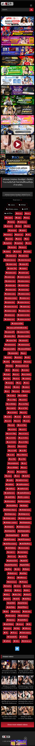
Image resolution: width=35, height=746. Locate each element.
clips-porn (9, 226)
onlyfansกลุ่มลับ (10, 349)
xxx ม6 (12, 425)
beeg (27, 217)
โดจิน (17, 628)
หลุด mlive (27, 611)
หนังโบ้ (8, 598)
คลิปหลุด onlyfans (13, 209)
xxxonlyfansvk (14, 463)
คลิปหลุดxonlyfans (24, 526)
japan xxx (19, 234)
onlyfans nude (11, 294)
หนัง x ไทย (17, 594)
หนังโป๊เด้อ (12, 607)
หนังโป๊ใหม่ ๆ (23, 607)
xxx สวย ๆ (13, 429)
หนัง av (18, 590)
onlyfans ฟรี (10, 332)
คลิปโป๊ (26, 209)
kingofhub (8, 243)
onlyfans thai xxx (24, 302)
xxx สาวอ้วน (23, 438)
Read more (16, 200)
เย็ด (29, 624)
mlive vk (23, 247)
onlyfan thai (24, 255)
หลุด (6, 611)
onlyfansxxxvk (11, 344)
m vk (29, 243)
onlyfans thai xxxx (12, 306)
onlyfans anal (11, 272)
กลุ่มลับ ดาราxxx (22, 480)
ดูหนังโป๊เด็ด (25, 565)
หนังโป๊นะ (27, 598)
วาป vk (18, 586)
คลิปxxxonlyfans (24, 501)
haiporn (23, 230)
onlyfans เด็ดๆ (11, 336)
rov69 (7, 361)
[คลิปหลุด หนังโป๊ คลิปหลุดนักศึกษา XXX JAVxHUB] (14, 4)
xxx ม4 (18, 421)
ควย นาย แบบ (24, 548)
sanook (28, 361)
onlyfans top (25, 306)
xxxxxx (11, 471)
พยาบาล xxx (12, 582)
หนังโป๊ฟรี (12, 603)
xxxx (24, 463)
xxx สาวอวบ (11, 442)
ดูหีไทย (9, 569)
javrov (19, 238)
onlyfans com (11, 281)
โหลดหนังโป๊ (12, 637)
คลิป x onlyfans (24, 497)
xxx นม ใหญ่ (24, 404)
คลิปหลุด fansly (25, 510)
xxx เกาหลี (13, 450)
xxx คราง (23, 399)
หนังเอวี (28, 594)
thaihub (10, 366)
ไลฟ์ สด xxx (27, 641)
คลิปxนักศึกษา (13, 505)
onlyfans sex (25, 298)
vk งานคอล (27, 374)
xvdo (8, 387)
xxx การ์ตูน (12, 399)
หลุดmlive (11, 620)
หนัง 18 (9, 590)
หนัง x (7, 594)
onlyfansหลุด (13, 353)
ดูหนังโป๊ (24, 560)
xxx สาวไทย (24, 442)
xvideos (26, 387)
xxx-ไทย (23, 459)
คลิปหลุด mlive (11, 514)
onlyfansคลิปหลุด (25, 349)
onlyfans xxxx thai (24, 319)
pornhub (8, 357)
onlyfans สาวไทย (24, 332)
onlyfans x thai (25, 311)
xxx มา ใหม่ (22, 425)
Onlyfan (28, 251)
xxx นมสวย (12, 408)
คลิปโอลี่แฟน (11, 548)
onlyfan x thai (12, 264)
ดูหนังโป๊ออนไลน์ (12, 565)
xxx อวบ (12, 446)
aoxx (28, 213)
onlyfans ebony (24, 281)
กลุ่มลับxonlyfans (23, 484)
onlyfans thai (10, 302)
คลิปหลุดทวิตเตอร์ (13, 535)
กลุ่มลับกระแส (23, 488)
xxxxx (24, 467)
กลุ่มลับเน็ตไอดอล (24, 493)
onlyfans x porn (11, 311)
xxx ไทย (13, 459)
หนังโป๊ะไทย (23, 603)
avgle (18, 217)
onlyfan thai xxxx (25, 260)
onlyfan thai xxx (10, 260)
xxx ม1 (18, 416)
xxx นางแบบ (13, 412)
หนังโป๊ (17, 598)
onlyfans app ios (24, 277)
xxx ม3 (9, 421)
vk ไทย (8, 378)
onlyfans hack (24, 285)
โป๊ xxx (14, 632)
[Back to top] (29, 740)
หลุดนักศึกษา (23, 620)
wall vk (17, 378)
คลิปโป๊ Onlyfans (25, 539)
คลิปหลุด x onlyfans (11, 522)
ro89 (28, 357)
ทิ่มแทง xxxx (13, 573)
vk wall (7, 374)
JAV (29, 234)
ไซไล (16, 641)
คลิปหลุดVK (10, 526)
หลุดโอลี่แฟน (9, 624)
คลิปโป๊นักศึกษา (25, 543)
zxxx (17, 476)
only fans (18, 251)
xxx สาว (23, 429)
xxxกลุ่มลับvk (22, 471)
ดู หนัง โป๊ (23, 556)
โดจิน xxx (27, 628)
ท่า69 (17, 569)
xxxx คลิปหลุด (14, 467)
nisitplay (7, 251)
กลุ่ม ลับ (26, 476)
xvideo (17, 387)
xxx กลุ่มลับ (23, 395)
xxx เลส (11, 454)
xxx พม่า (8, 416)
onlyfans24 (24, 340)
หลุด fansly (16, 611)
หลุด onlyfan (11, 615)
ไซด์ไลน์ (7, 641)
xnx (19, 382)
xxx (8, 391)
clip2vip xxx (22, 222)
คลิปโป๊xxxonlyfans (10, 543)
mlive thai (13, 247)
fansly (27, 226)
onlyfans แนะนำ (24, 336)
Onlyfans (23, 268)
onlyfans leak (11, 289)
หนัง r (27, 590)
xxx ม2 (27, 416)
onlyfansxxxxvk (24, 344)
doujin (19, 226)
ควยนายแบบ (23, 552)
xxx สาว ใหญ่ (11, 433)
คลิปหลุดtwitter (26, 522)
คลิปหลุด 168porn (11, 510)
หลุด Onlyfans (24, 615)
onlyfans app (10, 277)
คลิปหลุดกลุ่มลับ (24, 531)
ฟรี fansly (24, 582)
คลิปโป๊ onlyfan (10, 539)
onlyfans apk (24, 272)
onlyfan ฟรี (24, 264)
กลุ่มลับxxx (11, 488)
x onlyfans (27, 378)
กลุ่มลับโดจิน (10, 497)
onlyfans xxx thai (24, 315)
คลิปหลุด (23, 205)
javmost (10, 238)
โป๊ (6, 632)
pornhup (19, 357)
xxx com (16, 391)
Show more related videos (17, 725)
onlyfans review (24, 294)
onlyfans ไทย (12, 340)
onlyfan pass (11, 255)
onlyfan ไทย (12, 268)
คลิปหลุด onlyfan (10, 518)
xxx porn (26, 391)
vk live (16, 370)
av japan (9, 217)
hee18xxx (8, 234)
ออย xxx (20, 624)
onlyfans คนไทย (17, 323)
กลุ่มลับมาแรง (10, 493)
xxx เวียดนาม (22, 454)
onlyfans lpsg (24, 289)
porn (24, 353)
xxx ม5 (27, 421)
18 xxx (20, 213)
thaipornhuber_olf (23, 366)
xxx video (12, 395)
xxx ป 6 (24, 412)
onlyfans (12, 205)
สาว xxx (27, 586)
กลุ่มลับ (11, 480)
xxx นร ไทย (23, 408)
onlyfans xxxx (10, 319)
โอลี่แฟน (24, 637)
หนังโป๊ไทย (9, 213)
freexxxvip (13, 230)
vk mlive (26, 370)
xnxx (27, 382)
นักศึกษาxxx (22, 577)
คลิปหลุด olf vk (25, 514)
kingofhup (19, 243)
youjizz (9, 476)
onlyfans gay (11, 285)
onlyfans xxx (10, 315)
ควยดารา (11, 552)
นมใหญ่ (24, 573)
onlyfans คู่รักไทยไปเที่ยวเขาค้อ (18, 327)
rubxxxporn (17, 361)
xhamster (10, 382)
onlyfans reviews (11, 298)
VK (8, 370)
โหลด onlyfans (26, 632)
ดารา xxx (12, 556)
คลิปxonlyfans (11, 501)
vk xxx (16, 374)
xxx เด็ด (23, 450)
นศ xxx (12, 577)
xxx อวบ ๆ (23, 446)
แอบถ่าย (8, 628)
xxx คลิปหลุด (11, 404)
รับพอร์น (8, 586)
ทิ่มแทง (27, 569)
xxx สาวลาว (24, 433)
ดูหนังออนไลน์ (13, 560)
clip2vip (12, 222)
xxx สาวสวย (11, 438)
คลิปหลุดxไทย (11, 531)
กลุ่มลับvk (10, 484)
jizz (27, 238)
